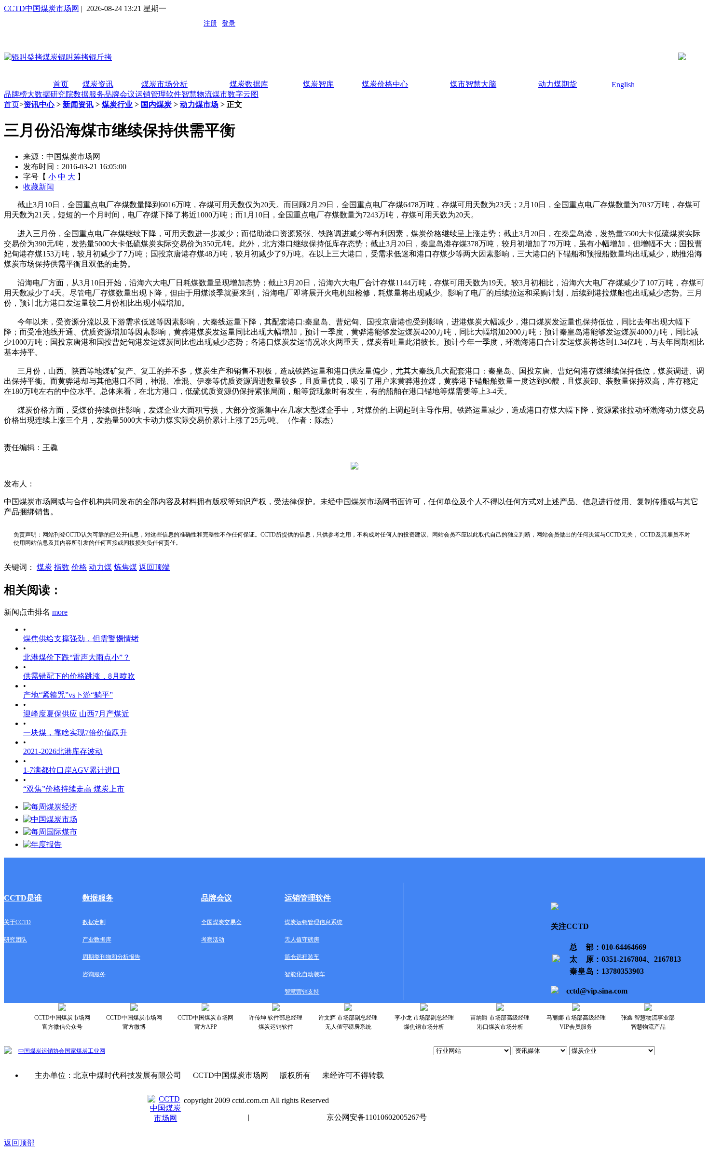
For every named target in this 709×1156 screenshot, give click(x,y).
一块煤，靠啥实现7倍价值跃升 (75, 732)
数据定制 (94, 922)
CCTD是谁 (23, 898)
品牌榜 (15, 94)
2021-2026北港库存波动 (63, 751)
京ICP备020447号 (213, 1117)
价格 (79, 567)
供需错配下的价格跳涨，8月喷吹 (79, 676)
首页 (60, 84)
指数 (61, 567)
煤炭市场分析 (164, 84)
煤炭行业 (117, 104)
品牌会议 (119, 94)
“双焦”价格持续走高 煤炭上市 (73, 789)
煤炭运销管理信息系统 (313, 922)
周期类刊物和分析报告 (111, 957)
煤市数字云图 (235, 94)
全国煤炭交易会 (221, 922)
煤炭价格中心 (385, 84)
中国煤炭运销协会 (41, 1051)
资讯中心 (39, 104)
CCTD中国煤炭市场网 (41, 8)
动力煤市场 (199, 104)
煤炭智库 (318, 84)
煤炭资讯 (97, 84)
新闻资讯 (78, 104)
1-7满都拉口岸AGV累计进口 (71, 770)
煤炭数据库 (249, 84)
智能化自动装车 (305, 974)
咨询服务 (94, 974)
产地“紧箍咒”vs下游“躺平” (68, 695)
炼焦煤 (125, 567)
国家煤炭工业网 (85, 1051)
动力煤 (100, 567)
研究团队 (15, 939)
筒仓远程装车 (302, 957)
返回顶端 (154, 567)
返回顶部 (19, 1143)
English (623, 85)
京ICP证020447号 (284, 1117)
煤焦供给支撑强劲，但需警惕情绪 (81, 638)
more (60, 612)
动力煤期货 (557, 84)
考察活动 (212, 939)
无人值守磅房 (302, 939)
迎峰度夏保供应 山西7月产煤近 (76, 714)
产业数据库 (96, 939)
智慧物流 (196, 94)
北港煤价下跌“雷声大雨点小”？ (76, 657)
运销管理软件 (158, 94)
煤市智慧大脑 (473, 84)
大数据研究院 (50, 94)
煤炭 (44, 567)
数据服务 (88, 94)
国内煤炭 (156, 104)
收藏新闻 (38, 187)
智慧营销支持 (302, 991)
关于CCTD (17, 922)
